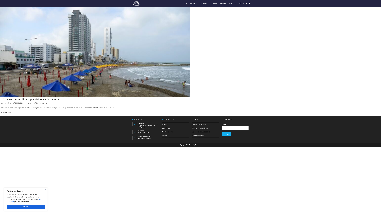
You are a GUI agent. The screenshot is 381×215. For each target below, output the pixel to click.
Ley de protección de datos (201, 132)
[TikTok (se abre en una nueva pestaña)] (249, 3)
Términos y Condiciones (200, 128)
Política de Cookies (198, 136)
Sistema (164, 136)
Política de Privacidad (199, 124)
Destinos (29, 103)
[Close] (45, 189)
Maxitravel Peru (167, 132)
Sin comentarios (41, 103)
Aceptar (25, 207)
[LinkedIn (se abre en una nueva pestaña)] (246, 3)
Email (225, 125)
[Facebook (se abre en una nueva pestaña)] (240, 3)
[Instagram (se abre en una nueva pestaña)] (243, 3)
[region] (26, 199)
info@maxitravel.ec (144, 139)
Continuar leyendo (7, 112)
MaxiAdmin (7, 103)
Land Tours (166, 128)
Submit (226, 134)
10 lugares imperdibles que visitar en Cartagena (30, 99)
